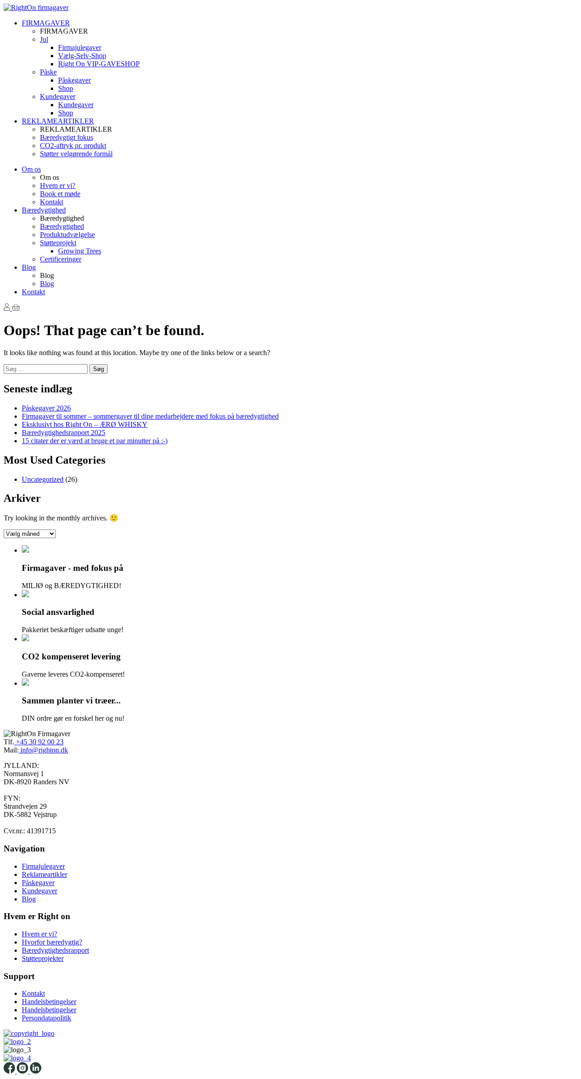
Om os (31, 169)
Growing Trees (79, 251)
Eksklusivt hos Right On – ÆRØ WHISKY (85, 424)
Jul (44, 39)
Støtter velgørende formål (76, 154)
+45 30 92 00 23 (39, 742)
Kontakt (51, 202)
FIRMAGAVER (46, 23)
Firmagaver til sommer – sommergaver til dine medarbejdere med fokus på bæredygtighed (150, 416)
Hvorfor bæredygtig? (52, 942)
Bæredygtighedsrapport (55, 950)
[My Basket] (16, 308)
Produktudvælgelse (67, 234)
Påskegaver (74, 80)
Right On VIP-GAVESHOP (99, 64)
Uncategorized (43, 479)
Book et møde (60, 194)
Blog (29, 267)
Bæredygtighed (44, 210)
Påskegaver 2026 (46, 408)
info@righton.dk (43, 750)
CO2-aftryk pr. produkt (73, 145)
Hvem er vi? (57, 185)
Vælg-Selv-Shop (82, 55)
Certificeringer (60, 259)
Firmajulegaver (79, 47)
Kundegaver (57, 96)
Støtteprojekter (43, 958)
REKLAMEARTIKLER (58, 121)
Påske (48, 72)
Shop (65, 88)
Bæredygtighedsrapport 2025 (63, 432)
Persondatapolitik (46, 1018)
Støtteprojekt (58, 243)
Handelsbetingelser (49, 1001)
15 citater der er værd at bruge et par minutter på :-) (94, 441)
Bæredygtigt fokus (66, 137)
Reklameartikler (44, 874)
